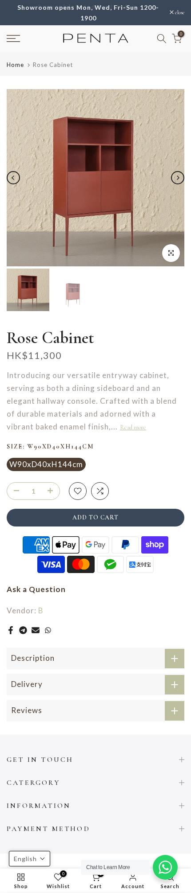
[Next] (177, 178)
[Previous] (13, 178)
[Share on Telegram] (23, 631)
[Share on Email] (36, 631)
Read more (133, 428)
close (179, 13)
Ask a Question (36, 589)
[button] (29, 858)
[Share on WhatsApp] (48, 631)
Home (15, 65)
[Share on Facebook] (11, 631)
